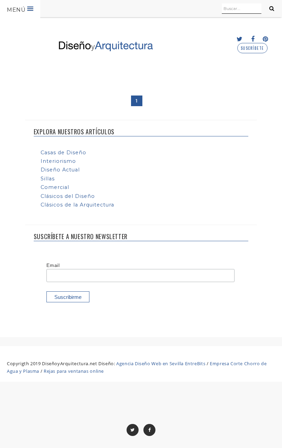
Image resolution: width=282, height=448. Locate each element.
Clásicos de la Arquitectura (77, 205)
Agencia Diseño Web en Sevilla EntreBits (160, 363)
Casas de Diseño (63, 152)
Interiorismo (58, 161)
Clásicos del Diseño (68, 196)
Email (52, 265)
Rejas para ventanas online (74, 371)
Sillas (48, 179)
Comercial (55, 187)
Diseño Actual (60, 170)
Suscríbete (252, 48)
